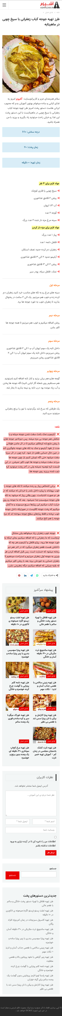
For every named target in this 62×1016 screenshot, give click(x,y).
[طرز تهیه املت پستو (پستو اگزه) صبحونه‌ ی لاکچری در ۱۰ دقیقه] (17, 605)
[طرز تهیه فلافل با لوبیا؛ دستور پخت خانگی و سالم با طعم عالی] (44, 605)
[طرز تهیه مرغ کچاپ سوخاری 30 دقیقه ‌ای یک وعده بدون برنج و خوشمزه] (17, 735)
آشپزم (19, 99)
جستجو (53, 868)
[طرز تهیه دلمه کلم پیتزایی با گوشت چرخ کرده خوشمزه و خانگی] (17, 670)
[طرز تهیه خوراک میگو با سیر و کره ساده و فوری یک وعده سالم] (17, 702)
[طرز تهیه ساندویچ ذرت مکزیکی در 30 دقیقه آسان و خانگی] (44, 637)
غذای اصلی (51, 611)
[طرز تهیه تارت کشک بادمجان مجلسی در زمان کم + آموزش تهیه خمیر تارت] (44, 735)
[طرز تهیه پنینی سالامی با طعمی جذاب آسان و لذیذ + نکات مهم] (44, 670)
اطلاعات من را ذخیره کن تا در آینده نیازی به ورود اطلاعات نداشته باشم (33, 844)
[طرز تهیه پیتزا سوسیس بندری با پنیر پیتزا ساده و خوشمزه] (17, 637)
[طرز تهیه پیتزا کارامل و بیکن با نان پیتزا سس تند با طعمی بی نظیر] (44, 702)
